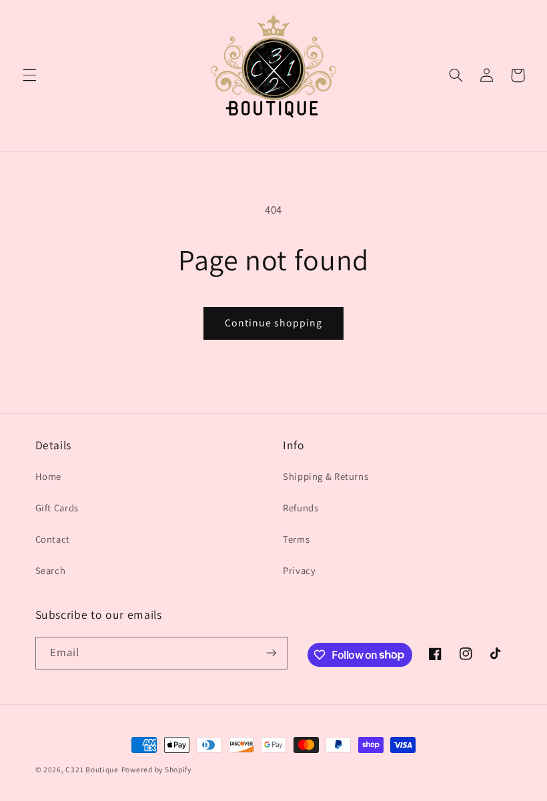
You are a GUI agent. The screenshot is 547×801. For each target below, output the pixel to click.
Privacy (299, 570)
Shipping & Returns (325, 476)
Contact (52, 539)
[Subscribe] (270, 653)
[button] (29, 75)
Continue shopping (274, 323)
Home (48, 476)
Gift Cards (57, 507)
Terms (296, 539)
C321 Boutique (92, 769)
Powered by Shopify (156, 769)
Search (50, 570)
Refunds (300, 507)
